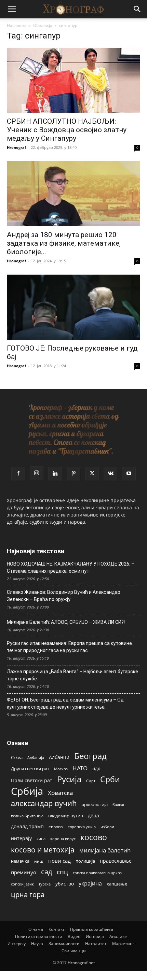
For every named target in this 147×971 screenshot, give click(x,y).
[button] (12, 9)
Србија (27, 791)
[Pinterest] (73, 473)
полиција (85, 861)
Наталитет (96, 943)
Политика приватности (38, 936)
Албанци (59, 757)
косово (93, 837)
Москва (61, 768)
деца (93, 815)
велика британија (27, 815)
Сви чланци (74, 951)
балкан (118, 804)
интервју (21, 838)
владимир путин (65, 816)
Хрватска (60, 792)
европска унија (82, 826)
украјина (90, 883)
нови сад (59, 860)
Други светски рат (30, 769)
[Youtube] (129, 473)
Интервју (17, 943)
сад (46, 871)
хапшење (117, 884)
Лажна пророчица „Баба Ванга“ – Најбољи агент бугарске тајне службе (72, 675)
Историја (95, 936)
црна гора (27, 894)
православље (116, 861)
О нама (35, 929)
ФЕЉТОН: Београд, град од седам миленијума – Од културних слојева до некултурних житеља (65, 703)
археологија (95, 804)
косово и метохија (43, 849)
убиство (64, 883)
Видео (74, 936)
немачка (20, 861)
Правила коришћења (91, 929)
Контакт (57, 929)
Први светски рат (31, 780)
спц (62, 871)
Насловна (17, 25)
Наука (37, 943)
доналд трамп (27, 826)
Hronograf (16, 147)
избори (107, 826)
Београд (90, 755)
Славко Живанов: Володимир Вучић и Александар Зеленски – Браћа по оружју (63, 595)
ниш (38, 861)
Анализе (118, 936)
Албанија (35, 757)
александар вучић (44, 803)
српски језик (22, 884)
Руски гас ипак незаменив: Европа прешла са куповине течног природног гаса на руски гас (69, 647)
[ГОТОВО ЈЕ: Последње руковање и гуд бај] (73, 307)
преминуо (23, 872)
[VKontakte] (110, 473)
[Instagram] (36, 473)
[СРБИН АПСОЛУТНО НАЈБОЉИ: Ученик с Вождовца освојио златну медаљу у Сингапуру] (73, 80)
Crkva (17, 757)
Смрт (90, 780)
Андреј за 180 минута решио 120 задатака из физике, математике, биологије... (64, 243)
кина (41, 838)
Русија (69, 779)
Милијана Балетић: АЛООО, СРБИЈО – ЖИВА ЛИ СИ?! (66, 622)
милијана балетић (105, 850)
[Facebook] (18, 473)
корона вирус (63, 838)
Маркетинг (123, 943)
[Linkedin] (55, 473)
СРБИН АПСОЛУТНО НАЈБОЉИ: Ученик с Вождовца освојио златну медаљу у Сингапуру (66, 129)
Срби (110, 779)
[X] (92, 473)
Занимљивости (64, 943)
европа (56, 826)
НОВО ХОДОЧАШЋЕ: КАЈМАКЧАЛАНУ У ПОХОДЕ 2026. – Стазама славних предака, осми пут (70, 567)
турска (45, 884)
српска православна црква (97, 872)
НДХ (96, 768)
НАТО (80, 768)
